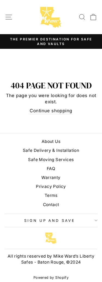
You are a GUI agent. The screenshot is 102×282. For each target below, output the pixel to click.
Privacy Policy (51, 186)
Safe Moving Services (51, 159)
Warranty (50, 177)
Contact (51, 204)
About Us (51, 141)
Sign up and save (49, 220)
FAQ (51, 168)
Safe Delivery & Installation (51, 150)
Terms (51, 195)
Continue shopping (51, 110)
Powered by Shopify (51, 277)
